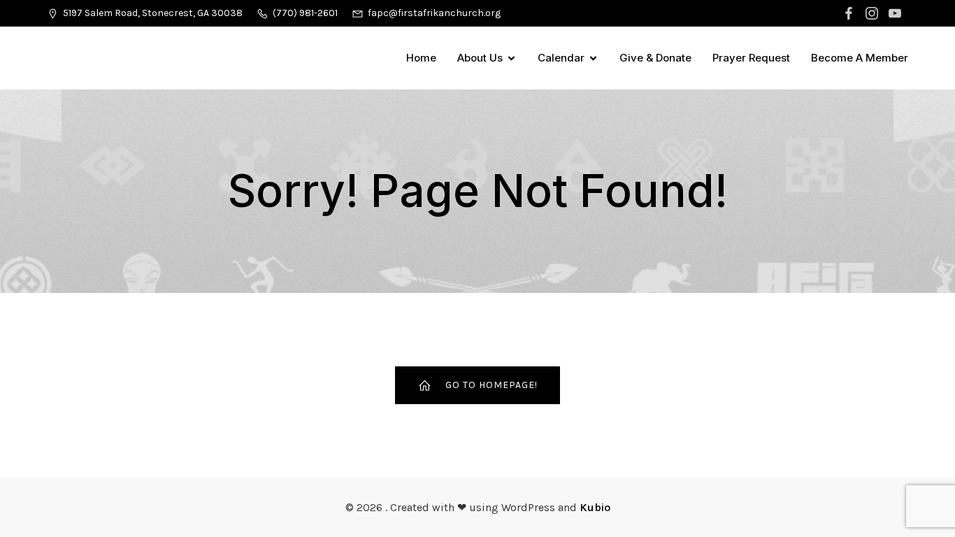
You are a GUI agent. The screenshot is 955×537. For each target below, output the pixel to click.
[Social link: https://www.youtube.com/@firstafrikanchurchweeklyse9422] (896, 13)
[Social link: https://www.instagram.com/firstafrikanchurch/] (873, 13)
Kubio (595, 507)
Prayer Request (751, 57)
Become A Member (859, 57)
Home (421, 57)
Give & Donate (655, 57)
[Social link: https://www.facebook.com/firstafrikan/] (850, 13)
